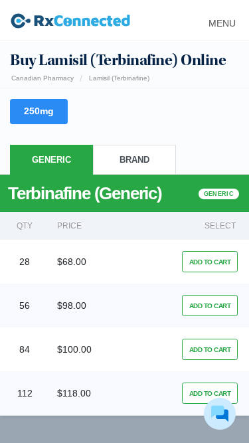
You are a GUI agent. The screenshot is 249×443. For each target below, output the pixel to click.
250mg (39, 111)
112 (25, 393)
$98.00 (71, 305)
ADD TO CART (210, 262)
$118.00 (74, 393)
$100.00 (74, 349)
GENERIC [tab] (51, 160)
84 (24, 349)
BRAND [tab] (134, 160)
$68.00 (71, 261)
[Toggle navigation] (218, 20)
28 (24, 261)
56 (24, 305)
